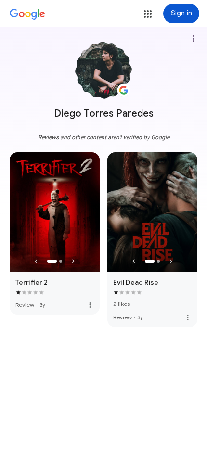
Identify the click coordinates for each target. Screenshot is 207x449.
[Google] (27, 14)
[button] (147, 14)
